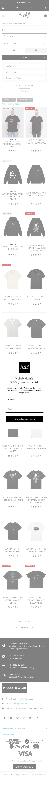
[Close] (44, 361)
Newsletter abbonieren (24, 419)
